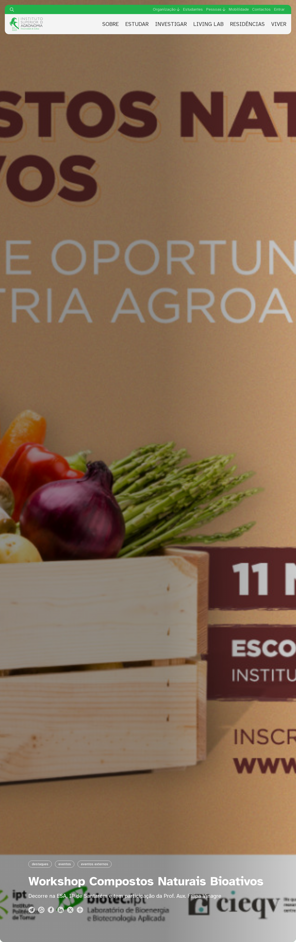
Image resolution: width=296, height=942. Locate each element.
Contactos (261, 9)
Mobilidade (239, 9)
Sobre (110, 24)
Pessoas (213, 9)
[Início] (26, 19)
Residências (247, 24)
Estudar (137, 24)
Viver (278, 24)
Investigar (171, 24)
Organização (164, 9)
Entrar (279, 9)
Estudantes (193, 9)
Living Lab (208, 24)
